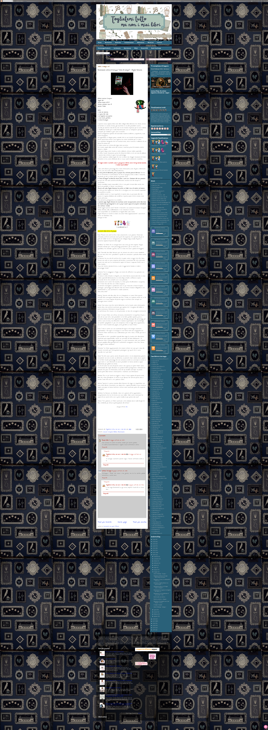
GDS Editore (155, 427)
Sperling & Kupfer (156, 514)
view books (166, 236)
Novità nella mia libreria (159, 597)
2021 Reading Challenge (159, 286)
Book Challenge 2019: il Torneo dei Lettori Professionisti (119, 680)
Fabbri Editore (155, 417)
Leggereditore (155, 459)
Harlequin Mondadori (157, 442)
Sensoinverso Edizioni (157, 508)
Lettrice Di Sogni (106, 471)
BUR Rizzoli (155, 377)
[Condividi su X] (139, 429)
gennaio (156, 616)
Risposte (106, 451)
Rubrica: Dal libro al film (158, 200)
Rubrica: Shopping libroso (158, 216)
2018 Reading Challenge (159, 321)
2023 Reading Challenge (159, 263)
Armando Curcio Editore (158, 370)
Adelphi (154, 362)
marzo (155, 612)
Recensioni (108, 42)
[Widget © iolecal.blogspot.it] (265, 729)
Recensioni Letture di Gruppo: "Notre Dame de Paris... (161, 576)
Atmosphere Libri (156, 374)
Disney (153, 400)
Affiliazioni (140, 42)
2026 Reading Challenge (159, 227)
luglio (155, 567)
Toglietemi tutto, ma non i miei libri (116, 454)
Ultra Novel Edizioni (157, 525)
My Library (127, 48)
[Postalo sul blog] (137, 429)
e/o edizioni (155, 531)
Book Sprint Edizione (157, 383)
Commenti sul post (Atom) (111, 526)
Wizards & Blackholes (157, 527)
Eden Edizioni (155, 406)
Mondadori (154, 472)
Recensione (121, 432)
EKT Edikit (154, 404)
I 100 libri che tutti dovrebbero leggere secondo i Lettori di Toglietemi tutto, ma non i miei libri (119, 695)
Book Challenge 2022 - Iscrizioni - (114, 687)
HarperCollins (155, 444)
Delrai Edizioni (155, 398)
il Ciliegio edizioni (156, 533)
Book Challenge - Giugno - (160, 573)
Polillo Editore (155, 495)
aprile (155, 609)
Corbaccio (154, 391)
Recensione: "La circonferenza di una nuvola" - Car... (161, 594)
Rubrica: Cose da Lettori (158, 198)
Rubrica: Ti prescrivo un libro (159, 218)
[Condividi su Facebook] (140, 429)
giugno (156, 569)
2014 (154, 627)
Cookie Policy (156, 121)
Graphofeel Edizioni (157, 436)
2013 (154, 630)
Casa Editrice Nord (156, 387)
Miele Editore (155, 469)
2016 (154, 623)
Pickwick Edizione (156, 489)
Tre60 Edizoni (155, 522)
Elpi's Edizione (155, 414)
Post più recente (105, 522)
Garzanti (154, 429)
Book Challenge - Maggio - (160, 607)
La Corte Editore (156, 455)
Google (166, 121)
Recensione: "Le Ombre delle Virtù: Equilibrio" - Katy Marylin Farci (101, 59)
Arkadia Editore (156, 368)
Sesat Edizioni (155, 510)
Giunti (153, 434)
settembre (156, 563)
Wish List (151, 42)
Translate (109, 55)
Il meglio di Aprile (158, 605)
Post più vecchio (139, 522)
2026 (154, 539)
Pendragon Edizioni (156, 487)
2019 (154, 554)
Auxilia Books (155, 376)
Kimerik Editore (156, 451)
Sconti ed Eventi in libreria (158, 222)
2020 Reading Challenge (159, 298)
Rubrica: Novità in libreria (158, 212)
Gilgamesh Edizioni (156, 433)
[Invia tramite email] (136, 429)
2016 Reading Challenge (159, 345)
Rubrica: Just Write (157, 207)
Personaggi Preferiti (104, 48)
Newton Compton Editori (110, 432)
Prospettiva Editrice (157, 499)
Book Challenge (156, 48)
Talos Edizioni (155, 518)
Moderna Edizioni (156, 470)
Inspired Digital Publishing (158, 448)
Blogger (140, 713)
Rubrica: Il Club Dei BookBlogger (160, 202)
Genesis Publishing (156, 431)
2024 (154, 543)
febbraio (156, 614)
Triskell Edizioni (156, 524)
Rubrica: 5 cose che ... (157, 195)
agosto (155, 565)
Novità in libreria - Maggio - (160, 599)
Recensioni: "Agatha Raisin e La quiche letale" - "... (161, 583)
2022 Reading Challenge (159, 274)
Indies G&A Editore (156, 446)
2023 (154, 546)
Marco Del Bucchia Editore (158, 467)
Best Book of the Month (158, 183)
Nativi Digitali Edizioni (157, 476)
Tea (153, 520)
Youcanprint (155, 529)
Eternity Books (155, 415)
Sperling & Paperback (157, 516)
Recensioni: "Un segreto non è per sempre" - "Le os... (161, 602)
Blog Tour (154, 185)
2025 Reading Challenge (159, 239)
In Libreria (117, 48)
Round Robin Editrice (157, 505)
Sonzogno (154, 512)
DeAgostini (154, 395)
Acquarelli (154, 360)
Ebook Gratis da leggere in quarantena (115, 651)
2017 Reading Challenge (159, 333)
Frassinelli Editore (156, 425)
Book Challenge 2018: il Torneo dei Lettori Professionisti (119, 673)
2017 (154, 621)
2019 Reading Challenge (159, 309)
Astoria (154, 372)
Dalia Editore (155, 393)
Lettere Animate (156, 461)
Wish (136, 48)
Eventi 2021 (144, 48)
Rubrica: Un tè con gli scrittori (159, 220)
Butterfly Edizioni (156, 385)
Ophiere (154, 480)
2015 (154, 625)
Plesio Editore (155, 493)
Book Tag (154, 189)
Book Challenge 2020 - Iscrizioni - (114, 666)
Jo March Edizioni (156, 450)
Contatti (159, 42)
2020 (154, 552)
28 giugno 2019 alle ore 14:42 (136, 485)
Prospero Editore (156, 497)
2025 (154, 541)
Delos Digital (155, 396)
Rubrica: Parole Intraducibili (159, 214)
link (126, 407)
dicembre (156, 556)
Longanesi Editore (156, 465)
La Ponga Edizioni (156, 457)
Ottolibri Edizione (156, 484)
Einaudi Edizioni (156, 408)
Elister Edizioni (155, 410)
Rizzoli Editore (155, 503)
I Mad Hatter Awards (157, 191)
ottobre (156, 561)
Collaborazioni (129, 42)
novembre (156, 558)
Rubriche (118, 42)
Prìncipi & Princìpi (156, 501)
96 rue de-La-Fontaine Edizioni (159, 359)
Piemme (154, 491)
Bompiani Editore (156, 381)
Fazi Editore (155, 421)
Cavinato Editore (156, 389)
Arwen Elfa (105, 440)
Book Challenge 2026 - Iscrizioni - (160, 69)
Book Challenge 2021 (111, 658)
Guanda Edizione (156, 438)
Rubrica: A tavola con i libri (158, 197)
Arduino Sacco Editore (157, 366)
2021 (154, 550)
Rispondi (104, 447)
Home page (122, 522)
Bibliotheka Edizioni (157, 379)
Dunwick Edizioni (156, 402)
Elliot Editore (155, 412)
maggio (156, 572)
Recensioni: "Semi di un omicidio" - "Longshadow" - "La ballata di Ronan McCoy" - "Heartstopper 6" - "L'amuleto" (141, 59)
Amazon (154, 364)
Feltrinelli (154, 423)
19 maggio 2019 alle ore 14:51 (116, 440)
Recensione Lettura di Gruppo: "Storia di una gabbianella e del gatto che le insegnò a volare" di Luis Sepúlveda (119, 704)
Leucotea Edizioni (156, 463)
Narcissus (154, 474)
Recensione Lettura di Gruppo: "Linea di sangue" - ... (161, 587)
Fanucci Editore (156, 419)
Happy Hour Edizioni (157, 440)
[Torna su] (266, 727)
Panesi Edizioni (155, 486)
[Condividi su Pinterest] (141, 429)
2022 (154, 548)
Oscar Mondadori (156, 482)
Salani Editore (155, 506)
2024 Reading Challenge (159, 251)
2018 (154, 619)
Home (100, 42)
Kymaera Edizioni (156, 453)
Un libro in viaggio (156, 224)
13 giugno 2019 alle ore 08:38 (119, 471)
